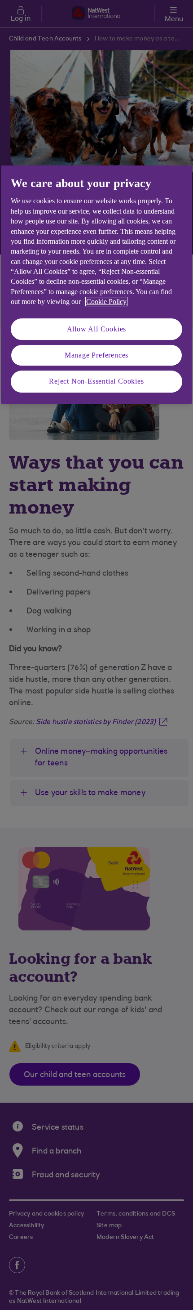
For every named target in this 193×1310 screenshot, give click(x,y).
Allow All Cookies (97, 329)
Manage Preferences (96, 355)
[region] (96, 284)
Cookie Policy (106, 301)
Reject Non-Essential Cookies (96, 381)
